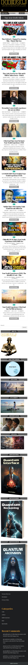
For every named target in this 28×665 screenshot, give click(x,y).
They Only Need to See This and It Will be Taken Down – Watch (14, 74)
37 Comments (21, 144)
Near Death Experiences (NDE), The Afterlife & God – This (14, 274)
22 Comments (20, 210)
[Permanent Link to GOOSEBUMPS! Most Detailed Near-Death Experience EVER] (14, 163)
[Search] (26, 10)
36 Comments (23, 177)
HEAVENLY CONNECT (6, 77)
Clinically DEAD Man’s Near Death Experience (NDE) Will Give (14, 240)
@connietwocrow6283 (8, 639)
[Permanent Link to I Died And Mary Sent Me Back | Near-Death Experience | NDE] (14, 130)
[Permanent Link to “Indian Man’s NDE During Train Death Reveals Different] (14, 196)
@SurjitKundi (6, 634)
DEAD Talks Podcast (6, 111)
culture (3, 614)
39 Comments (14, 278)
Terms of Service (6, 594)
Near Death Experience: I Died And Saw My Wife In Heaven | (14, 308)
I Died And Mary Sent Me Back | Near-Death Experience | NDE (14, 142)
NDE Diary (6, 210)
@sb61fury (5, 656)
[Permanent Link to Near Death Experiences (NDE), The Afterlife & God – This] (14, 263)
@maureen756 (6, 646)
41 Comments (14, 244)
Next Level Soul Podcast (7, 177)
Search (2, 325)
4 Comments (23, 111)
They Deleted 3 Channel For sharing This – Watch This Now (14, 40)
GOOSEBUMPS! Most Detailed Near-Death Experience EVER (14, 175)
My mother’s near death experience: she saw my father (14, 109)
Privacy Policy (5, 600)
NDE (14, 36)
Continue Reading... (14, 54)
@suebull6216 (6, 651)
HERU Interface (6, 617)
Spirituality (4, 623)
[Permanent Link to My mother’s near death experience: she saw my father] (14, 97)
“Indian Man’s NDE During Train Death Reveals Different (14, 207)
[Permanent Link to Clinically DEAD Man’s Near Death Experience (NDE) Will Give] (14, 229)
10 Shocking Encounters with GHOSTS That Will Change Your (13, 641)
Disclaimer (4, 597)
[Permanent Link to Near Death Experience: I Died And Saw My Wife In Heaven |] (14, 296)
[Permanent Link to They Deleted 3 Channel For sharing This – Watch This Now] (14, 28)
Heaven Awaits (7, 144)
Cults (3, 611)
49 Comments (22, 77)
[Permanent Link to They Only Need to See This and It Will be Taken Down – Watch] (14, 63)
